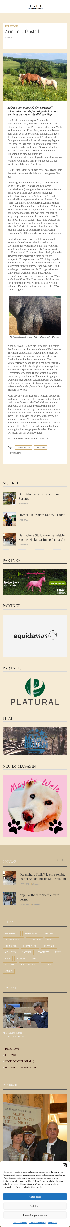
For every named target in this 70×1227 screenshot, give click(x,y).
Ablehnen (35, 1206)
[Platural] (35, 692)
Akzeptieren (35, 1196)
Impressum (52, 1222)
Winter (47, 965)
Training (10, 965)
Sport (35, 958)
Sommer (21, 958)
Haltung (41, 447)
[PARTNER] (35, 581)
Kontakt (10, 1055)
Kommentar (15, 453)
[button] (65, 1165)
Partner (26, 952)
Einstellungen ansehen (35, 1215)
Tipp (47, 958)
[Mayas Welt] (35, 805)
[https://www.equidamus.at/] (35, 635)
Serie (7, 958)
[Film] (35, 741)
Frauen (49, 933)
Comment (35, 884)
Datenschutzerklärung (37, 1222)
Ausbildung (31, 933)
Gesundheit (34, 940)
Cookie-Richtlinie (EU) (19, 1061)
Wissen (8, 971)
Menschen (10, 952)
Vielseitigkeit (29, 965)
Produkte (43, 952)
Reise (58, 952)
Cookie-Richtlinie (20, 1222)
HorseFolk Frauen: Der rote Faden (42, 515)
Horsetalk (11, 26)
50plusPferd (24, 447)
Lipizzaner (49, 946)
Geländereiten (13, 940)
